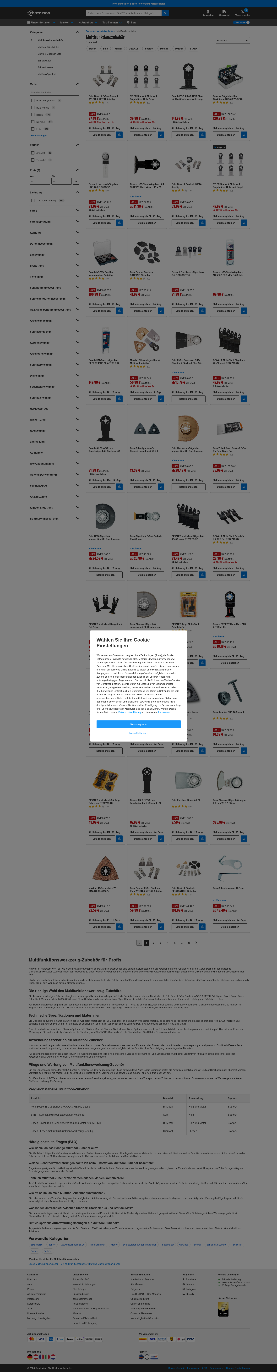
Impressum (164, 712)
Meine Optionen (138, 733)
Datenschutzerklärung (129, 712)
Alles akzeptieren (138, 724)
